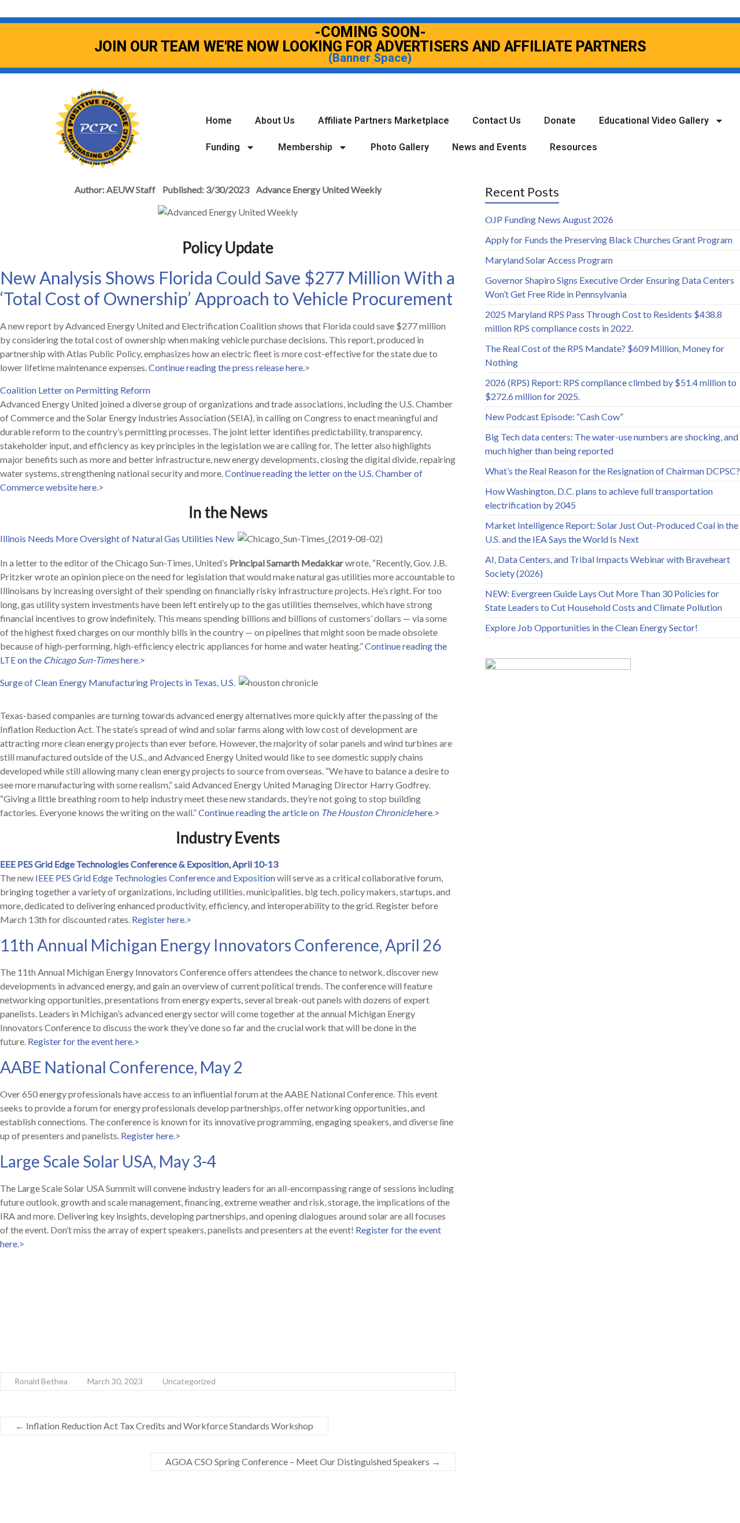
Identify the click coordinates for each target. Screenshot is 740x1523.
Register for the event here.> (83, 1041)
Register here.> (161, 919)
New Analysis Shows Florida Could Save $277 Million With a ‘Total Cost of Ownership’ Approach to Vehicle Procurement (227, 288)
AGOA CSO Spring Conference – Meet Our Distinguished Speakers (303, 1461)
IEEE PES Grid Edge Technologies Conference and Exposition (155, 877)
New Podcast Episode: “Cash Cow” (554, 416)
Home (219, 120)
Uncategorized (189, 1381)
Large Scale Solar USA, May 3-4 (108, 1161)
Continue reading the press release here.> (229, 367)
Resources (573, 147)
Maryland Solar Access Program (549, 259)
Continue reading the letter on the (291, 473)
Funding (223, 147)
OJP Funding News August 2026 (549, 219)
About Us (275, 120)
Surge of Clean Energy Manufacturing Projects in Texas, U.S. (119, 682)
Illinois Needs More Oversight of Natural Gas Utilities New (117, 538)
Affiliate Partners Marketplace (383, 120)
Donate (560, 120)
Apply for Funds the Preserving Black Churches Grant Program (608, 239)
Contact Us (496, 120)
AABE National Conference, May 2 (121, 1067)
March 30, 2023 (115, 1381)
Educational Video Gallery (654, 120)
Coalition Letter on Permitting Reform (75, 389)
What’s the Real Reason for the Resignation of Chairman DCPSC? (612, 470)
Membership (305, 147)
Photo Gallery (400, 147)
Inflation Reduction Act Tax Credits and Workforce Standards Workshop (164, 1425)
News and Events (489, 147)
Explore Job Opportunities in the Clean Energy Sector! (591, 627)
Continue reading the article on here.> (318, 812)
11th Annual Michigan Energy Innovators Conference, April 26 (222, 945)
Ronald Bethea (41, 1381)
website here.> (73, 486)
